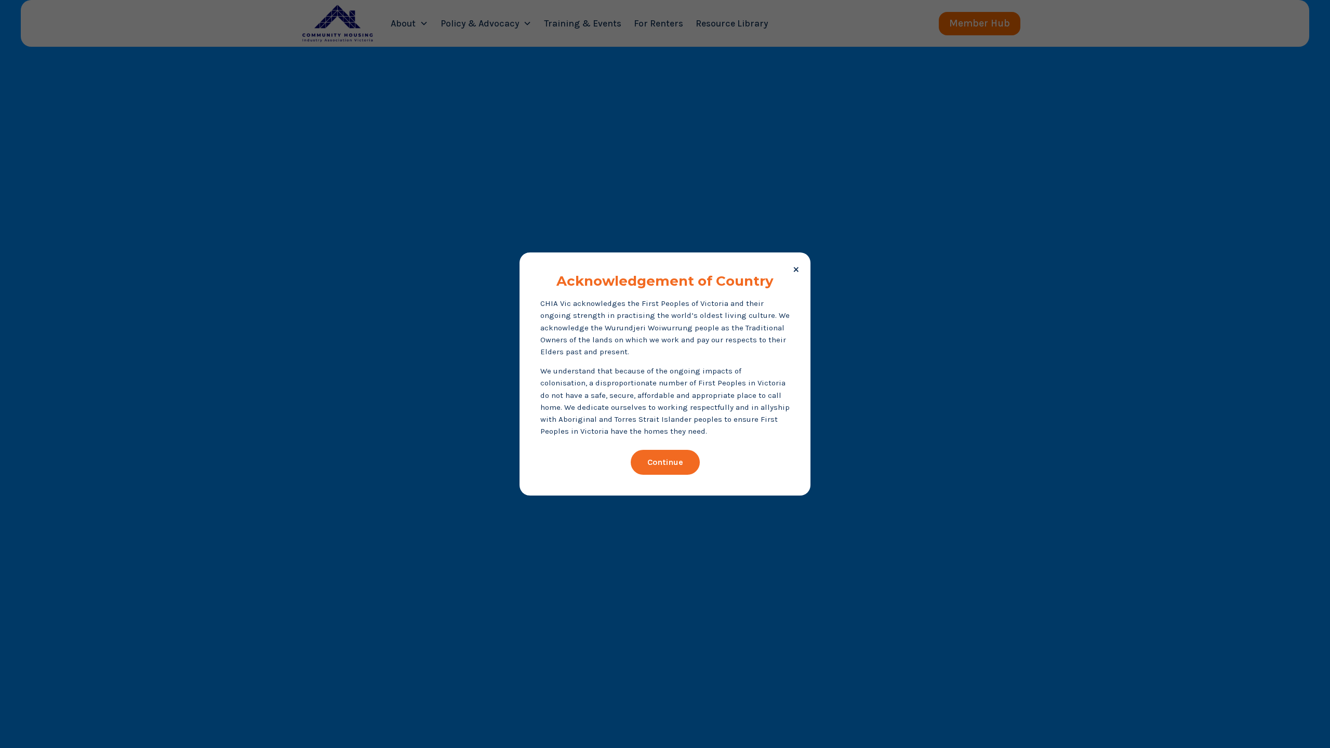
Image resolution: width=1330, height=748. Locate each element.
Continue (665, 462)
